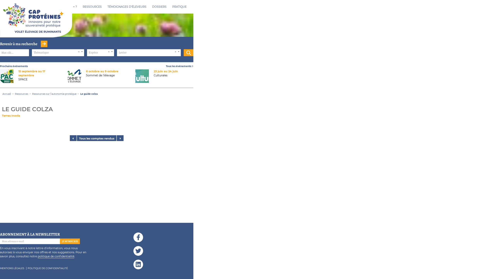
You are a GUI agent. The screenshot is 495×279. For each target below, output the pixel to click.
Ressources (92, 7)
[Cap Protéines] (36, 22)
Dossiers (159, 7)
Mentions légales (12, 268)
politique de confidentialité (56, 256)
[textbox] (58, 52)
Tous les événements (179, 66)
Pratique (179, 7)
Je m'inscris (70, 241)
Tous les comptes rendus (96, 138)
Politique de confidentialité (48, 268)
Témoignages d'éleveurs (127, 7)
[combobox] (58, 52)
